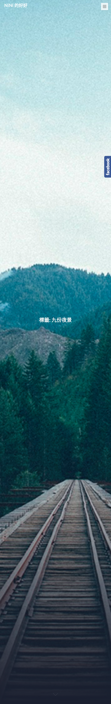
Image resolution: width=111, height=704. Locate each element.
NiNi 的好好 (15, 5)
